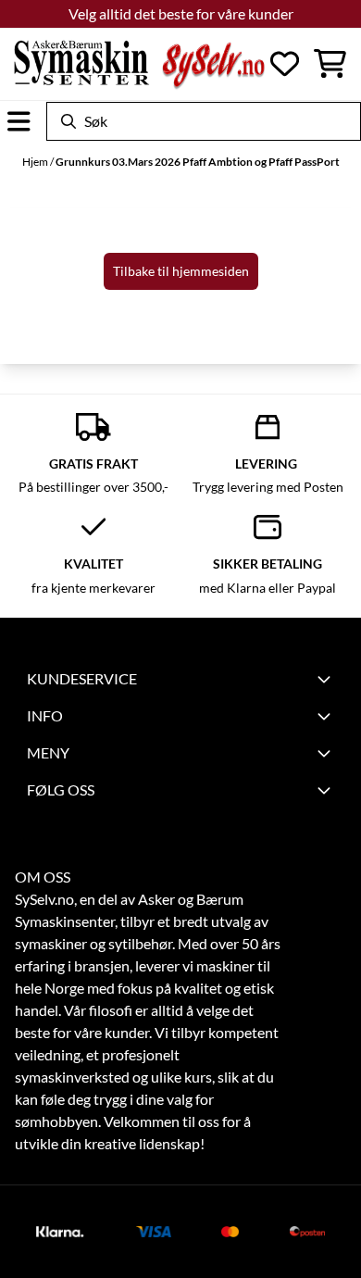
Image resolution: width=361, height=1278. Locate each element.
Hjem (36, 162)
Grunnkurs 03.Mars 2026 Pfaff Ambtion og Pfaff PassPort (198, 162)
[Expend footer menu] (327, 715)
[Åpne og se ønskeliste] (284, 63)
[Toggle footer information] (327, 678)
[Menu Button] (19, 121)
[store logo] (138, 64)
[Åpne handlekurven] (330, 63)
